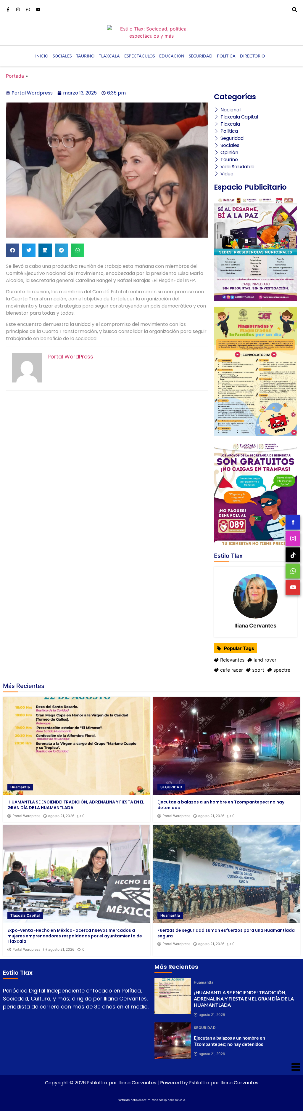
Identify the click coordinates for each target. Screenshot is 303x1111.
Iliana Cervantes (255, 625)
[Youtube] (38, 9)
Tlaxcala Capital (25, 915)
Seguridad (200, 55)
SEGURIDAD (171, 787)
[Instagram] (18, 9)
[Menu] (151, 1067)
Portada (15, 76)
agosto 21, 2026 (61, 816)
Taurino (85, 55)
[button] (12, 250)
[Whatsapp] (28, 9)
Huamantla (20, 787)
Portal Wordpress (26, 816)
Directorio (252, 55)
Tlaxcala (109, 55)
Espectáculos (139, 55)
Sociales (62, 55)
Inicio (41, 55)
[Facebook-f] (8, 9)
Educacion (171, 55)
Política (226, 55)
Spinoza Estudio (174, 1100)
